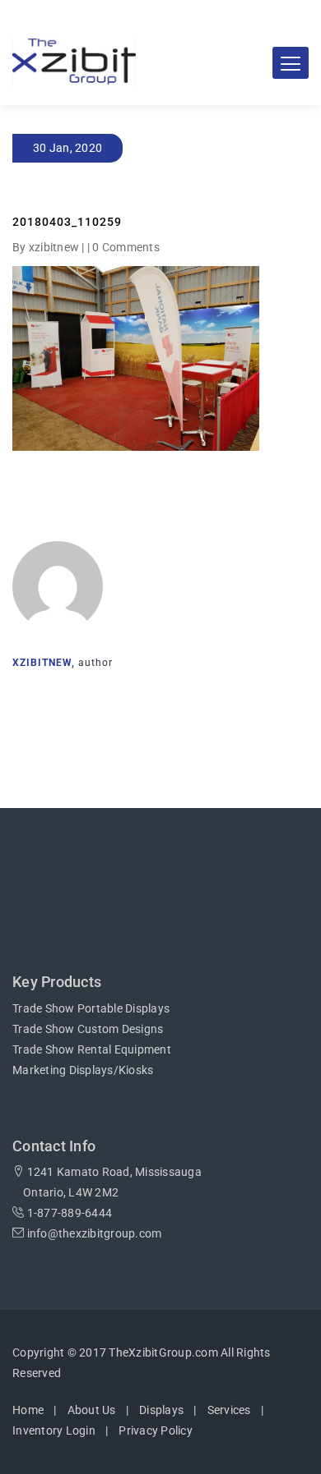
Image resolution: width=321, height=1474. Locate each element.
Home (28, 1410)
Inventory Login (53, 1430)
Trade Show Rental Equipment (91, 1049)
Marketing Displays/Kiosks (82, 1070)
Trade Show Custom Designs (87, 1028)
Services (229, 1410)
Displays (161, 1410)
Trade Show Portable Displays (91, 1008)
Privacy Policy (156, 1430)
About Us (91, 1410)
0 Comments (126, 247)
